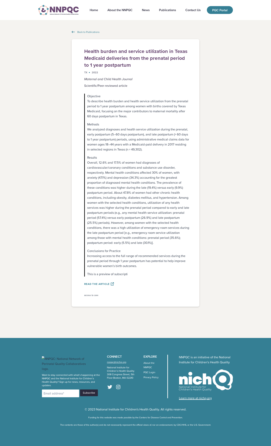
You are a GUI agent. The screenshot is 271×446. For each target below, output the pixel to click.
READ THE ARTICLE (97, 284)
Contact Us (193, 10)
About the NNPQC (120, 10)
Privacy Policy (151, 377)
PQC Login (149, 372)
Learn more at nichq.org (195, 398)
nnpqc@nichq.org (116, 362)
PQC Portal (220, 10)
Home (94, 10)
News (146, 10)
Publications (167, 10)
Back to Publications (88, 32)
